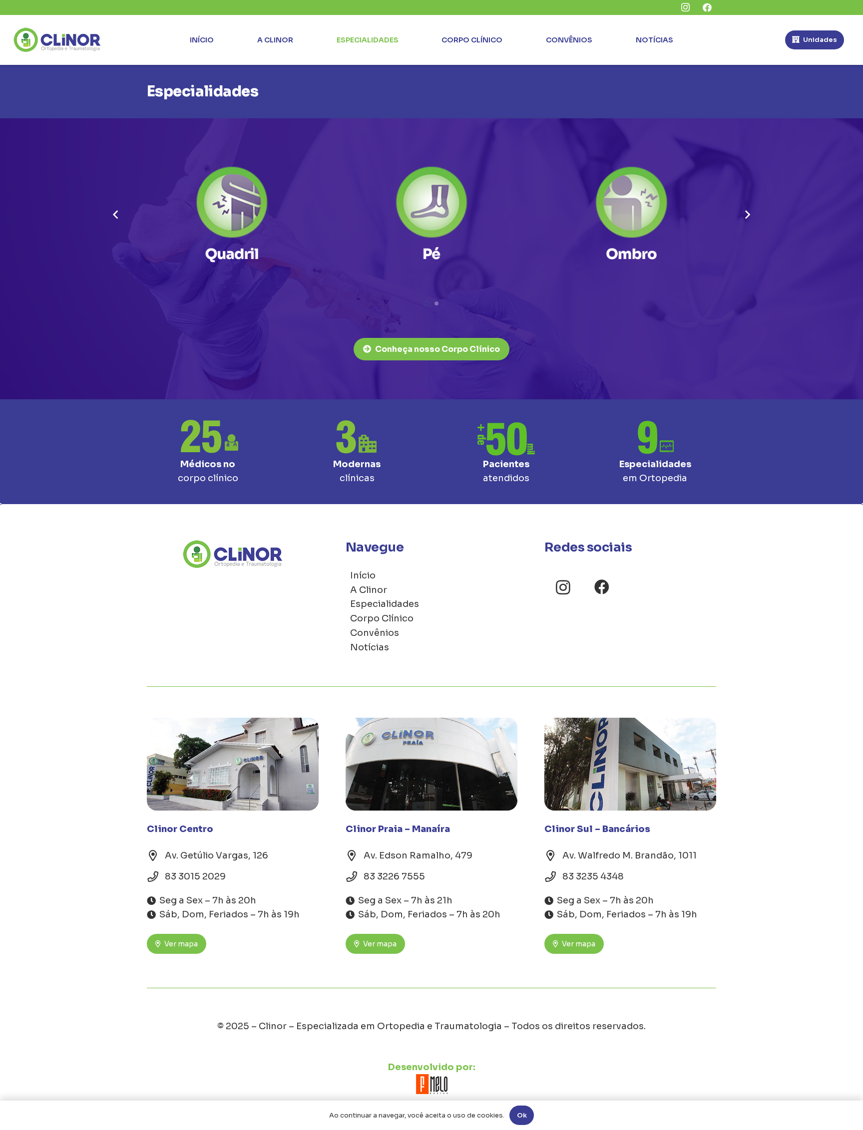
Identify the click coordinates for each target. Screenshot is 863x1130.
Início (363, 575)
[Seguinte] (747, 214)
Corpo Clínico (382, 618)
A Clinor (368, 589)
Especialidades (384, 603)
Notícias (369, 647)
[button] (427, 303)
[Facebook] (601, 587)
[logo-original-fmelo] (431, 1084)
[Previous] (116, 214)
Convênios (374, 632)
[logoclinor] (57, 39)
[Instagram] (563, 587)
